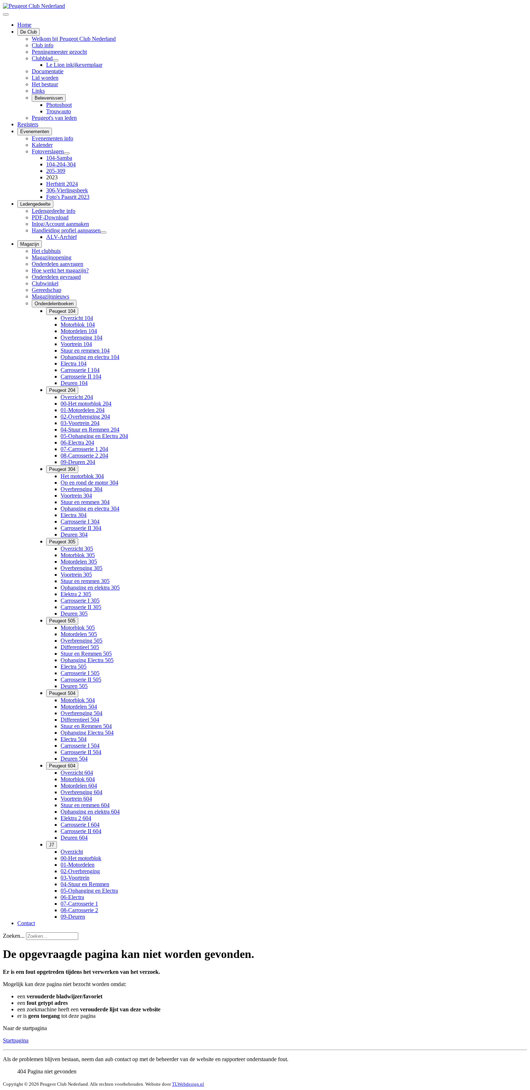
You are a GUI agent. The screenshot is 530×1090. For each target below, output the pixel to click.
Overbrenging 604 (81, 792)
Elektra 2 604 (76, 818)
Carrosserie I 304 (80, 521)
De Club (28, 32)
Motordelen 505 (79, 634)
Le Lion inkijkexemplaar (74, 65)
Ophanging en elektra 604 (90, 812)
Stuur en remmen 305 (85, 581)
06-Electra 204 (77, 442)
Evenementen (34, 131)
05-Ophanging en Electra (89, 891)
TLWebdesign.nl (188, 1084)
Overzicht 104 (77, 318)
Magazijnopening (51, 257)
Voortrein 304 (76, 496)
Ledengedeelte (35, 204)
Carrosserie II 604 (81, 831)
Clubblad (42, 58)
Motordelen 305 (79, 562)
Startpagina (15, 1040)
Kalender (42, 145)
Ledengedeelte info (53, 211)
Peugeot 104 (62, 311)
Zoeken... (14, 936)
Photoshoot (59, 105)
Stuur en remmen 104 (85, 350)
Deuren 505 (74, 686)
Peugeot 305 (62, 541)
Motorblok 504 (78, 700)
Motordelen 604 (79, 786)
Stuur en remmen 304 (85, 502)
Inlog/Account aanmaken (60, 224)
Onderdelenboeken (54, 303)
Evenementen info (52, 138)
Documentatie (47, 71)
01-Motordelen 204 (83, 410)
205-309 (55, 171)
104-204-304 (61, 164)
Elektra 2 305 (76, 594)
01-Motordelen (77, 865)
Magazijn (29, 244)
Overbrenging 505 (81, 641)
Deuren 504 (74, 759)
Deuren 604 (74, 838)
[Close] (6, 14)
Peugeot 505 (62, 620)
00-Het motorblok (81, 858)
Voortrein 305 (76, 575)
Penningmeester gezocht (59, 52)
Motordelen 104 (79, 331)
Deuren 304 (74, 534)
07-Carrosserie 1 (79, 904)
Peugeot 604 (62, 766)
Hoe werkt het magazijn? (60, 270)
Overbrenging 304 (81, 489)
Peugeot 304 (62, 469)
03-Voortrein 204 (80, 423)
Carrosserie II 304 (81, 528)
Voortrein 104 (76, 344)
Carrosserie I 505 (80, 673)
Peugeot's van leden (54, 118)
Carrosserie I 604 (80, 825)
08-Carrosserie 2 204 (84, 455)
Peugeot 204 (62, 390)
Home (24, 25)
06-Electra (72, 897)
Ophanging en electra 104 (90, 357)
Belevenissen (49, 98)
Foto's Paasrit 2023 (67, 197)
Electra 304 (74, 515)
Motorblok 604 (78, 779)
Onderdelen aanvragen (57, 264)
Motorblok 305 (78, 555)
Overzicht (72, 852)
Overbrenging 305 (81, 568)
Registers (27, 124)
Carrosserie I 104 (80, 370)
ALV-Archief (61, 237)
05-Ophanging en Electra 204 (94, 436)
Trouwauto (58, 111)
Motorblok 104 (78, 324)
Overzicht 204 (77, 397)
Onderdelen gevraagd (56, 277)
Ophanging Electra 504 (87, 733)
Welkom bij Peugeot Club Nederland (74, 39)
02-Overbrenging (80, 871)
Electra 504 (74, 739)
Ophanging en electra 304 (90, 508)
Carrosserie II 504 (81, 752)
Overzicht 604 (77, 773)
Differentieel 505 (80, 647)
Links (38, 91)
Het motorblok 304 (82, 476)
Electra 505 (74, 667)
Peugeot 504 (62, 693)
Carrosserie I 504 (80, 746)
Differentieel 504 (80, 720)
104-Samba (59, 158)
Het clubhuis (46, 251)
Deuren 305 (74, 613)
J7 (51, 845)
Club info (42, 45)
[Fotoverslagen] (67, 153)
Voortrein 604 (76, 799)
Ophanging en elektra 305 (90, 588)
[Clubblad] (55, 60)
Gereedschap (46, 290)
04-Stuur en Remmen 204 (90, 429)
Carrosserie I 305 (80, 600)
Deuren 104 (74, 383)
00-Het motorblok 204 (86, 403)
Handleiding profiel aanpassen (66, 230)
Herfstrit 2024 (62, 184)
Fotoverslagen (48, 151)
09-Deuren (73, 917)
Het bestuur (45, 84)
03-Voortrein (75, 878)
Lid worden (45, 78)
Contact (26, 923)
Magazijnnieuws (50, 296)
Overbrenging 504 (81, 713)
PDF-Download (50, 217)
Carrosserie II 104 (81, 376)
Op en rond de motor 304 (89, 483)
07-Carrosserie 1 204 (84, 449)
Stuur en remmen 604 (85, 805)
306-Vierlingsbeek (67, 190)
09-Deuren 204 (78, 462)
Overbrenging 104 (81, 337)
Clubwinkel (45, 283)
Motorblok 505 (78, 628)
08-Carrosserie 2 (79, 910)
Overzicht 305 (77, 549)
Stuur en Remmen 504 (86, 726)
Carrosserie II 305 (81, 607)
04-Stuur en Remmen (85, 884)
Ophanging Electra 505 (87, 660)
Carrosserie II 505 (81, 680)
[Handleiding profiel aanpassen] (103, 232)
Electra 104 (74, 363)
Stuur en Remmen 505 (86, 654)
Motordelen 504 (79, 707)
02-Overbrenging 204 (85, 416)
